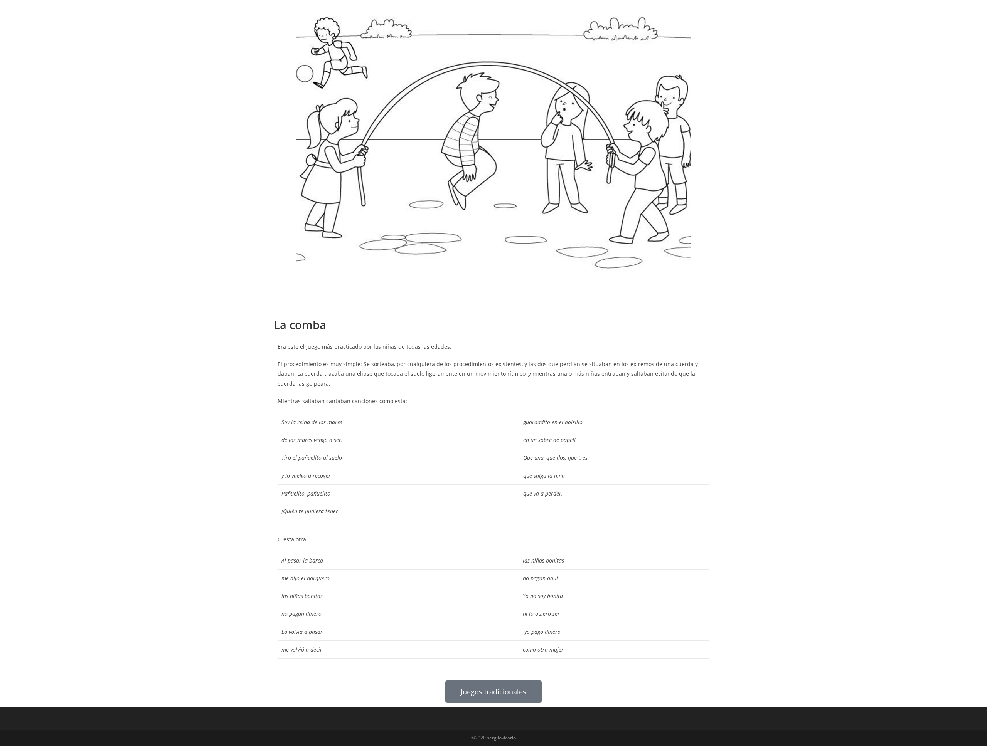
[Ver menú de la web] (717, 14)
